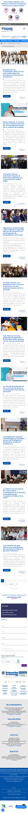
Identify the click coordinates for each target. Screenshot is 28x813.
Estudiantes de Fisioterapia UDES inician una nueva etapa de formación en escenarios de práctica (13, 73)
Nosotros (16, 40)
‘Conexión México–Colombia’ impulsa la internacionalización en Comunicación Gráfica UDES (12, 177)
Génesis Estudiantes (14, 691)
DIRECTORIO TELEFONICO (14, 794)
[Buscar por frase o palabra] (26, 24)
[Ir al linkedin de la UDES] (23, 682)
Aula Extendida (14, 693)
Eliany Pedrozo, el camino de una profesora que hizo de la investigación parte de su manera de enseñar (14, 124)
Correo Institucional (23, 686)
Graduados (22, 362)
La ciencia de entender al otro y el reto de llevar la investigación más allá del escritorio (13, 389)
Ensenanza (22, 98)
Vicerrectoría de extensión (21, 258)
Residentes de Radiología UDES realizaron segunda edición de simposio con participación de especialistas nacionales (13, 231)
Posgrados (18, 714)
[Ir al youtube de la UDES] (16, 682)
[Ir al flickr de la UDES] (19, 682)
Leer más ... (6, 96)
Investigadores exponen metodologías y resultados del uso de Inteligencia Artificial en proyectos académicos (14, 440)
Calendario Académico (5, 686)
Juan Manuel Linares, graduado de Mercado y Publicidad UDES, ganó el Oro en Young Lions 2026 (13, 338)
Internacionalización (20, 204)
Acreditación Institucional (23, 693)
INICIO (14, 788)
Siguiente (11, 584)
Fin (17, 584)
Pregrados (11, 714)
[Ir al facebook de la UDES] (5, 682)
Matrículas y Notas (5, 691)
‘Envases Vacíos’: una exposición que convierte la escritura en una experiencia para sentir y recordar (13, 286)
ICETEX (14, 685)
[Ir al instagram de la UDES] (8, 682)
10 (6, 584)
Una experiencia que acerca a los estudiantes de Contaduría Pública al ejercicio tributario (13, 548)
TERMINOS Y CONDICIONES (14, 791)
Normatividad (23, 691)
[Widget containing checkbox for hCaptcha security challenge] (11, 661)
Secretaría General (23, 689)
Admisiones (5, 688)
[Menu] (24, 29)
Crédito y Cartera (7, 40)
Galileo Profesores (14, 688)
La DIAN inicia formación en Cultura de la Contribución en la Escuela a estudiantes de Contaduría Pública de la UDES (14, 493)
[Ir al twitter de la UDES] (12, 682)
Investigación (22, 150)
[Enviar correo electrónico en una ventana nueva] (14, 781)
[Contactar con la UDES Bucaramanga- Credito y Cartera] (2, 805)
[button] (2, 810)
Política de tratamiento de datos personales (12, 657)
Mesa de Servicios (21, 806)
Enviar (24, 665)
